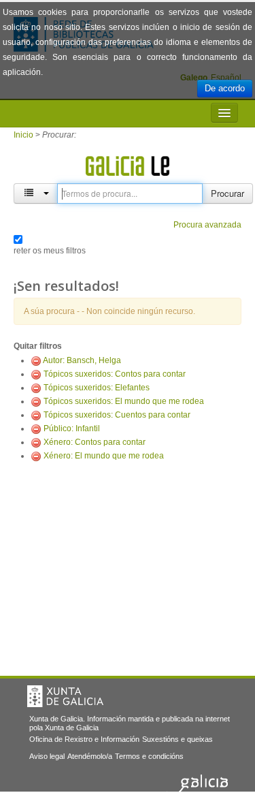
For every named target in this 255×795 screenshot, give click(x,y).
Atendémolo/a (89, 756)
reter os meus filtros (50, 250)
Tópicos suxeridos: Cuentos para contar (117, 415)
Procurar (227, 193)
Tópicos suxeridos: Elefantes (97, 387)
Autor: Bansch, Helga (82, 360)
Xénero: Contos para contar (95, 442)
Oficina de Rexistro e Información (84, 739)
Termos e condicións (149, 756)
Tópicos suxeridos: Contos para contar (115, 374)
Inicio (23, 135)
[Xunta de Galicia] (65, 696)
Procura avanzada (207, 225)
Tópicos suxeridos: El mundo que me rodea (124, 401)
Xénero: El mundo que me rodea (104, 456)
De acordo (225, 88)
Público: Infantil (72, 428)
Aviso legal (47, 756)
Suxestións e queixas (177, 739)
